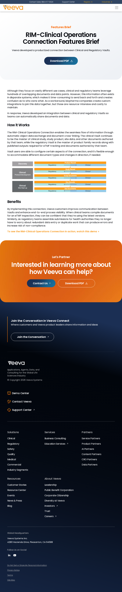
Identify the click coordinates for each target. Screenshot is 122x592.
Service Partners (91, 438)
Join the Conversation (31, 337)
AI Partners (88, 449)
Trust (47, 511)
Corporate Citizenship (56, 495)
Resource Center (16, 490)
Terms (10, 575)
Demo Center (20, 393)
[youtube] (15, 556)
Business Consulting (55, 438)
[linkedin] (9, 556)
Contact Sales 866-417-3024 (41, 2)
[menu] (88, 2)
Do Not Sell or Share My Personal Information (27, 565)
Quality (11, 454)
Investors (49, 506)
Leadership (50, 485)
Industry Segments (17, 470)
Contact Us (40, 283)
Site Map (11, 580)
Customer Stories (16, 485)
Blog (9, 506)
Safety (10, 449)
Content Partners (91, 454)
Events (11, 495)
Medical (11, 459)
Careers (49, 516)
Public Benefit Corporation (59, 490)
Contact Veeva (21, 401)
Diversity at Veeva (54, 500)
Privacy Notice (13, 570)
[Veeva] (58, 7)
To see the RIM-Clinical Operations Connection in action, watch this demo (52, 231)
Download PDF (59, 61)
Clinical (11, 438)
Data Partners (89, 464)
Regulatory (13, 443)
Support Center (68, 2)
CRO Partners (89, 459)
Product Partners (91, 443)
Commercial (14, 464)
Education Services (54, 443)
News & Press (14, 500)
